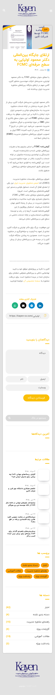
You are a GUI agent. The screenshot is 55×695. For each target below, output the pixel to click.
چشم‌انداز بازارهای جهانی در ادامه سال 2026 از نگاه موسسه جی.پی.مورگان (20, 504)
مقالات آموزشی (14, 571)
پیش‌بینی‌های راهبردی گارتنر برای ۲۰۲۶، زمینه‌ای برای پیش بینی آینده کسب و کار (21, 533)
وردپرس (22, 686)
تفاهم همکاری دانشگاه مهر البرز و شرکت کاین (21, 489)
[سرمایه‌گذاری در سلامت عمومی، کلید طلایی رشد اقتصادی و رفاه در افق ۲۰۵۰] (43, 517)
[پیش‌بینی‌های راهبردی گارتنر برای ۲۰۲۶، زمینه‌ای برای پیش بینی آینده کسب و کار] (43, 532)
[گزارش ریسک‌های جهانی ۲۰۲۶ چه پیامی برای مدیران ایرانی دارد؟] (43, 475)
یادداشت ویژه (24, 576)
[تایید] (9, 418)
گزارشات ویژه (41, 576)
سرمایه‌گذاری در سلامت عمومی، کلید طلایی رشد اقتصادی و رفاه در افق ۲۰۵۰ (21, 519)
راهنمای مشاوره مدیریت (37, 571)
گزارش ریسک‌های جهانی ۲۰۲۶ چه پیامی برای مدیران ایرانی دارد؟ (22, 475)
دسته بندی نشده (30, 565)
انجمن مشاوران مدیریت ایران (26, 183)
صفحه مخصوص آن (31, 281)
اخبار (45, 29)
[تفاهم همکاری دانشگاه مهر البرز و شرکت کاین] (43, 489)
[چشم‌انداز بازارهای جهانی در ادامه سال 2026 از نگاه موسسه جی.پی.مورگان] (43, 503)
